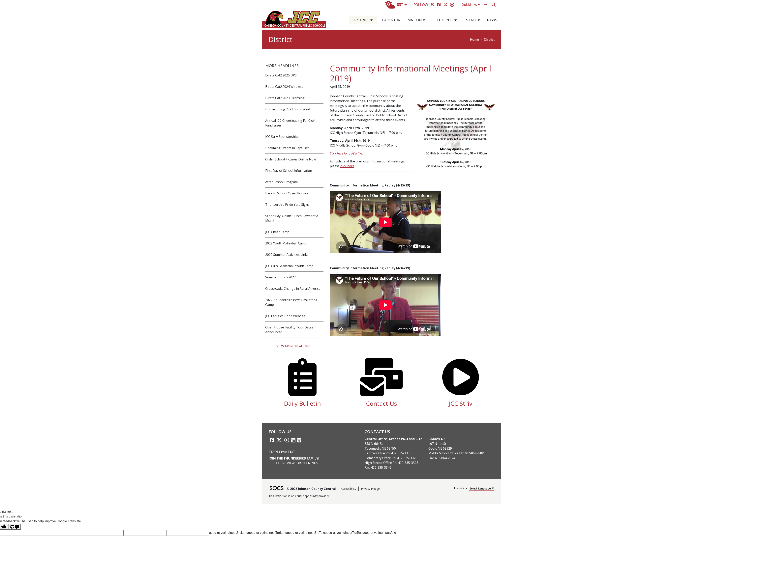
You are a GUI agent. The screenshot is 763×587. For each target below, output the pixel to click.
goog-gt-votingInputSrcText (306, 532)
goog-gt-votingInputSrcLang (228, 532)
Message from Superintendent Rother (293, 343)
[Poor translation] (14, 527)
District (489, 39)
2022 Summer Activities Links (286, 254)
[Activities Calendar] (293, 440)
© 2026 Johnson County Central (311, 489)
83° (400, 4)
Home (474, 39)
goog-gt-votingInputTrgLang (267, 532)
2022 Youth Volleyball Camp (286, 243)
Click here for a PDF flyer (347, 153)
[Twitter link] (279, 440)
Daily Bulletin (302, 403)
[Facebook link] (272, 440)
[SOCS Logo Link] (276, 488)
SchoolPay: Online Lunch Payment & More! (292, 218)
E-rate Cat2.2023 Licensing (285, 98)
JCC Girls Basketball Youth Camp (289, 266)
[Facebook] (439, 4)
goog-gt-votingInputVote (379, 532)
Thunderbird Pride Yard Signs (287, 204)
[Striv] (452, 4)
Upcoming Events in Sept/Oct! (287, 148)
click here (347, 166)
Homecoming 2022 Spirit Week (288, 109)
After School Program (281, 182)
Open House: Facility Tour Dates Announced (289, 329)
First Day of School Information (288, 170)
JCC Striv (460, 403)
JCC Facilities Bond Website (285, 316)
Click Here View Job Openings (293, 463)
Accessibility (348, 488)
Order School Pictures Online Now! (291, 159)
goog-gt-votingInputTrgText (343, 532)
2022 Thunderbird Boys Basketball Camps (291, 302)
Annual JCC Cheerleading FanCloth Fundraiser (290, 122)
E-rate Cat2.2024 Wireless (284, 86)
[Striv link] (287, 440)
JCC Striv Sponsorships (282, 136)
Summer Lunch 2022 (280, 277)
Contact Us (381, 403)
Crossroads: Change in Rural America (292, 288)
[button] (373, 20)
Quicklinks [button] (469, 4)
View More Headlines (294, 346)
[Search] (493, 5)
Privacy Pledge (370, 488)
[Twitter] (445, 4)
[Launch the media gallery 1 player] (456, 135)
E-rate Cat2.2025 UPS (281, 75)
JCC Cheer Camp (277, 232)
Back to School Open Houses (286, 193)
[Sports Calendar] (299, 440)
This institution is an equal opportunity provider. (299, 496)
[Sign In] (486, 5)
